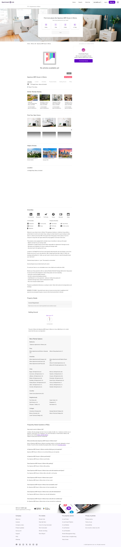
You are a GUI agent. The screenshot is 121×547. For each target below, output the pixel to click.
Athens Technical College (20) (56, 413)
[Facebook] (23, 544)
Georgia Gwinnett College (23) (56, 411)
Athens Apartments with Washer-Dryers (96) (58, 360)
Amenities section (62, 445)
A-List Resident (66, 530)
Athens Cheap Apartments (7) (56, 351)
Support (18, 533)
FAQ (17, 536)
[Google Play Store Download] (46, 508)
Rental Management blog (68, 533)
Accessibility (88, 525)
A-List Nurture (65, 528)
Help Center (65, 539)
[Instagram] (33, 544)
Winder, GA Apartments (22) (35, 378)
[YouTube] (30, 544)
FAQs (70, 81)
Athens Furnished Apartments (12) (57, 363)
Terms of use (88, 522)
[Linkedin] (20, 544)
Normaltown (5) (53, 404)
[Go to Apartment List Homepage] (8, 2)
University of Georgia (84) (35, 411)
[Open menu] (117, 2)
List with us (97, 2)
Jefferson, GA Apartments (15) (36, 376)
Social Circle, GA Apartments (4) (57, 380)
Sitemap (18, 539)
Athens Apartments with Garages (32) (37, 359)
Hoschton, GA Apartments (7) (56, 374)
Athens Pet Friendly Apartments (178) (58, 365)
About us (18, 519)
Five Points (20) (32, 400)
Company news (20, 525)
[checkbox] (46, 25)
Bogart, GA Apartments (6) (35, 371)
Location (37, 81)
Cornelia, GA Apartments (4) (35, 387)
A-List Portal (65, 519)
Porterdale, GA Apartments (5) (56, 378)
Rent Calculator (43, 528)
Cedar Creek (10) (53, 400)
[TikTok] (37, 544)
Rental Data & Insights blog (69, 536)
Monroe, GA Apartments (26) (56, 371)
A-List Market (65, 525)
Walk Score (49, 315)
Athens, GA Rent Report (42, 435)
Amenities (44, 81)
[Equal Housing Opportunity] (16, 544)
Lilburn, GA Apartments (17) (35, 384)
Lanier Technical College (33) (36, 415)
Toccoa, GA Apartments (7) (56, 382)
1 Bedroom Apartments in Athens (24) (37, 344)
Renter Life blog (43, 530)
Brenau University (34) (34, 413)
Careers (18, 522)
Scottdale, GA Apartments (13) (36, 380)
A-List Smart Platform (67, 522)
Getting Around (62, 81)
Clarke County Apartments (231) (36, 393)
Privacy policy (89, 519)
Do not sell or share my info (92, 528)
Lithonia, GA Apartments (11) (56, 384)
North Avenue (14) (33, 402)
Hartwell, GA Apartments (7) (56, 387)
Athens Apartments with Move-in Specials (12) (38, 351)
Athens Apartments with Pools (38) (37, 363)
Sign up (112, 2)
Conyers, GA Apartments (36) (56, 376)
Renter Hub (42, 519)
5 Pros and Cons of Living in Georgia (66, 158)
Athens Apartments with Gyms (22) (37, 361)
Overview (30, 81)
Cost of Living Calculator (45, 525)
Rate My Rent (42, 522)
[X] (26, 544)
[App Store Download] (38, 508)
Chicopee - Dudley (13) (34, 404)
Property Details (52, 81)
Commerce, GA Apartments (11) (36, 374)
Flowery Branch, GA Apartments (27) (37, 382)
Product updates (20, 528)
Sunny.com (18, 530)
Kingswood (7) (53, 402)
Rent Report (42, 533)
